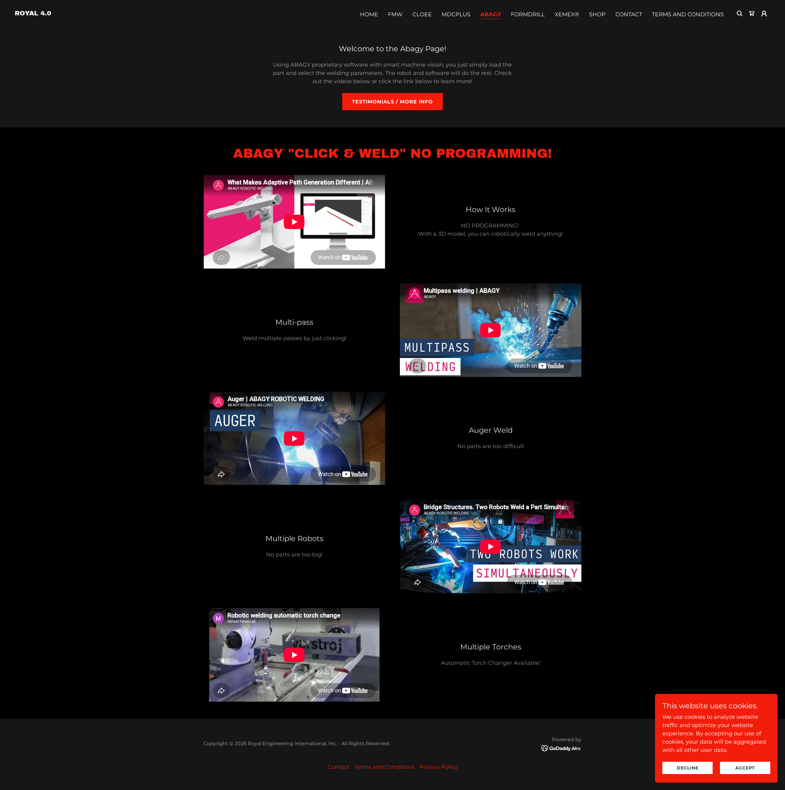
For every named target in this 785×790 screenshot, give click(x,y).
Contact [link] (628, 14)
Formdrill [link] (528, 14)
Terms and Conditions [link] (688, 14)
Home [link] (369, 14)
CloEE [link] (422, 14)
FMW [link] (395, 14)
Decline (688, 768)
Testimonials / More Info (392, 102)
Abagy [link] (490, 14)
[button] (764, 13)
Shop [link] (597, 14)
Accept (745, 768)
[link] (33, 13)
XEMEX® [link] (567, 14)
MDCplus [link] (456, 14)
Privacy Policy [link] (438, 767)
